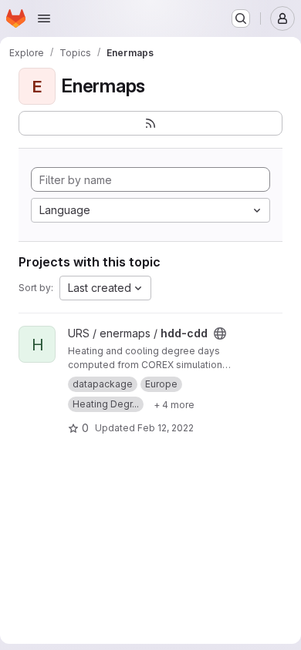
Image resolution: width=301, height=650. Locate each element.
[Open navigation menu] (44, 18)
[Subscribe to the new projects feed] (150, 123)
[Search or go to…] (241, 18)
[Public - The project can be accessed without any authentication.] (220, 333)
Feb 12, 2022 (165, 428)
